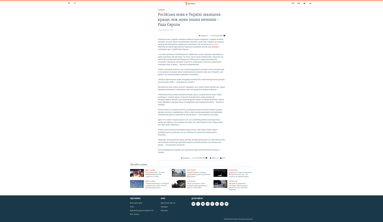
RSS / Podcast (134, 214)
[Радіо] (311, 3)
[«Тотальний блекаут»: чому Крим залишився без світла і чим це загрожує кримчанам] (137, 184)
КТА (298, 3)
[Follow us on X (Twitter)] (198, 204)
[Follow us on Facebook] (193, 204)
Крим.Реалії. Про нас (168, 203)
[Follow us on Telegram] (207, 204)
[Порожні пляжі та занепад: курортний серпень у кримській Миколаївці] (179, 173)
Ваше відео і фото (136, 203)
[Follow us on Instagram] (212, 204)
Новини (161, 10)
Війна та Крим (150, 170)
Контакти (164, 210)
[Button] (203, 36)
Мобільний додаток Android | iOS (141, 210)
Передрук (164, 207)
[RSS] (217, 204)
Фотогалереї (191, 170)
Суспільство (233, 170)
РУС (293, 3)
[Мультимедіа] (305, 3)
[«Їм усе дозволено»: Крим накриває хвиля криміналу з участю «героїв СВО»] (179, 184)
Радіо (132, 207)
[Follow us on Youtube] (203, 204)
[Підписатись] (226, 204)
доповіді (214, 44)
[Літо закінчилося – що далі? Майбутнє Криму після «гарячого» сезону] (137, 173)
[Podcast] (222, 204)
